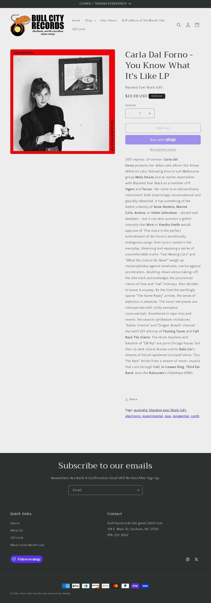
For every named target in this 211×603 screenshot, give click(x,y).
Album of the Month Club (27, 545)
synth (195, 416)
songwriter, (181, 416)
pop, (168, 416)
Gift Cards (16, 537)
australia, (141, 410)
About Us (16, 530)
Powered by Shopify (59, 593)
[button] (90, 20)
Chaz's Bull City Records (33, 593)
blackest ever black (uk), (168, 410)
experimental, (153, 416)
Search (15, 523)
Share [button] (133, 399)
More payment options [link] (163, 149)
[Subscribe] (137, 490)
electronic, (133, 416)
